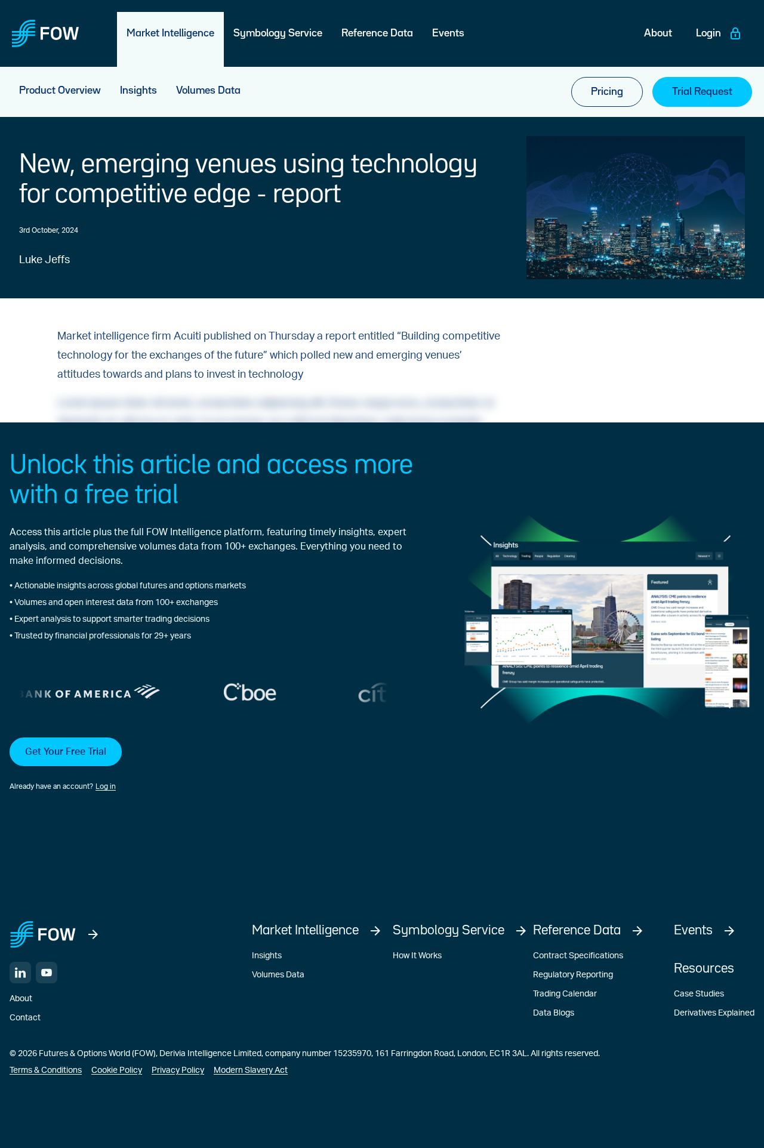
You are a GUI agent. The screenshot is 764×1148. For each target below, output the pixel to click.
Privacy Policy (178, 1070)
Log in (106, 786)
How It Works (417, 956)
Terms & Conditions (46, 1070)
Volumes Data (278, 975)
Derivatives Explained (714, 1013)
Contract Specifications (578, 956)
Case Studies (699, 994)
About (21, 999)
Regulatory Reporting (573, 975)
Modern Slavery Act (251, 1070)
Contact (25, 1018)
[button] (219, 764)
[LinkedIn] (20, 972)
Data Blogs (553, 1013)
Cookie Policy (116, 1070)
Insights (267, 956)
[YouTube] (46, 972)
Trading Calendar (565, 994)
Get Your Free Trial (65, 752)
